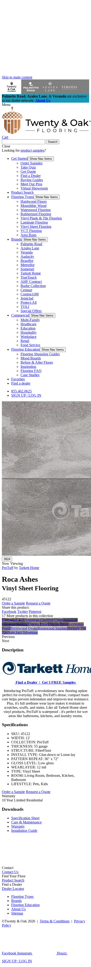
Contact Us (10, 872)
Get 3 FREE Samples (58, 682)
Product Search (22, 192)
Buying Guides (32, 180)
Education (28, 328)
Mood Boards (31, 358)
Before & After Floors (37, 362)
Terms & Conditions (55, 921)
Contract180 (30, 294)
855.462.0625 (21, 391)
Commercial (20, 315)
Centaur (26, 290)
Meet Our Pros (31, 184)
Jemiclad (27, 298)
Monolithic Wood (33, 206)
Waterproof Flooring (36, 210)
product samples (32, 150)
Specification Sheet (25, 818)
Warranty (18, 826)
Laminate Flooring (34, 222)
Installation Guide (24, 831)
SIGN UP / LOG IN (26, 395)
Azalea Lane (30, 248)
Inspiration (28, 367)
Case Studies (30, 375)
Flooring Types (22, 197)
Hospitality (29, 332)
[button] (41, 158)
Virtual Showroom (34, 188)
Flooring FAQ (31, 371)
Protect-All (29, 302)
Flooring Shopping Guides (40, 354)
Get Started (19, 158)
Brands (16, 239)
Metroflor (28, 265)
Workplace (28, 337)
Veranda (27, 252)
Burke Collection (33, 286)
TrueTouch (29, 277)
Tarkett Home (31, 273)
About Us (42, 100)
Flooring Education (25, 349)
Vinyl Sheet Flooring (36, 227)
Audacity (27, 256)
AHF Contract (31, 282)
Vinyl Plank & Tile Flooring (41, 218)
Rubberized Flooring (36, 214)
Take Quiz (28, 167)
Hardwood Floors (34, 201)
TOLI (25, 307)
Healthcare (28, 324)
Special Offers (31, 311)
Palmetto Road (31, 244)
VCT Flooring (31, 231)
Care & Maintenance (26, 822)
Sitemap (17, 913)
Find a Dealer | (27, 682)
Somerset (27, 269)
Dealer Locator (13, 889)
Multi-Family (30, 320)
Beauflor (27, 261)
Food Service (30, 345)
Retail (25, 341)
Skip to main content (17, 77)
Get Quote (28, 171)
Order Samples (31, 163)
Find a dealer (20, 383)
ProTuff (7, 568)
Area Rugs (28, 235)
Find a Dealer (31, 176)
